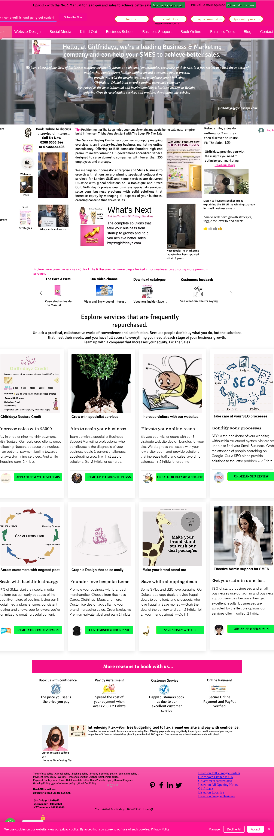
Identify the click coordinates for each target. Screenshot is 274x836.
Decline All (234, 829)
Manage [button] (214, 829)
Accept (255, 829)
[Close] (268, 829)
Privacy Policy (160, 829)
